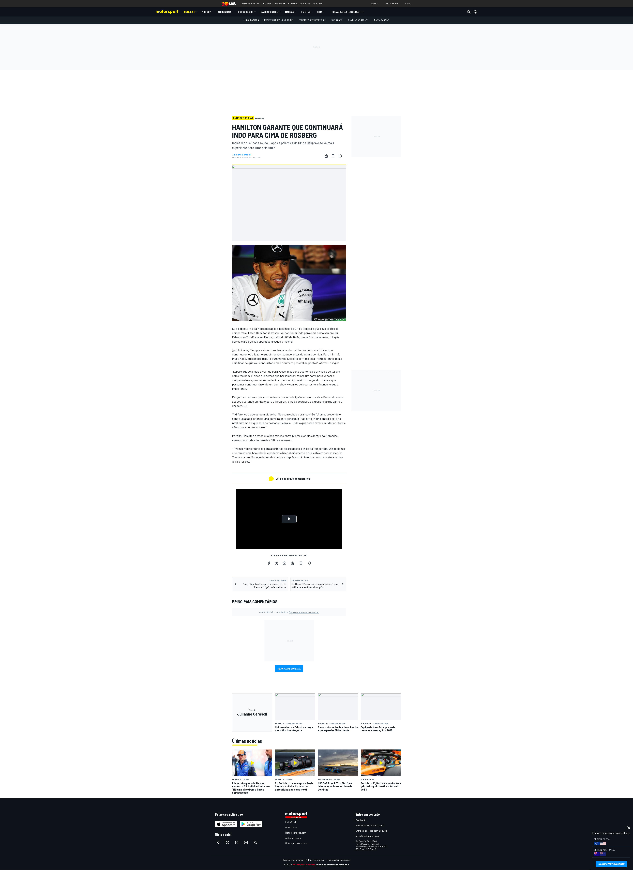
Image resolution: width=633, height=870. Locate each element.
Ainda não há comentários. (289, 612)
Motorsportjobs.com (295, 832)
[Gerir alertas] (309, 563)
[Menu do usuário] (475, 12)
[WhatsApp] (284, 563)
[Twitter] (276, 563)
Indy (319, 11)
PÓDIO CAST (336, 20)
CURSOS (292, 3)
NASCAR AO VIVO (381, 20)
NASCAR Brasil (269, 11)
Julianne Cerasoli (241, 154)
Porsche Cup (245, 11)
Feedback (360, 820)
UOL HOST (267, 3)
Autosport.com (293, 838)
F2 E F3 (305, 11)
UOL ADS (317, 3)
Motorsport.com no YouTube (278, 20)
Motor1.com (291, 827)
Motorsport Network (303, 864)
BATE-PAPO (392, 3)
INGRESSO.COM (250, 3)
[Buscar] (469, 12)
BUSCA (374, 3)
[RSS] (255, 842)
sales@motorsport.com (367, 836)
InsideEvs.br (291, 822)
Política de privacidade (338, 859)
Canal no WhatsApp (358, 20)
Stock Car (224, 11)
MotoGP (206, 11)
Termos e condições (293, 859)
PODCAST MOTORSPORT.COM (312, 20)
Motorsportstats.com (296, 843)
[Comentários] (341, 156)
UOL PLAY (305, 3)
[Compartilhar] (326, 156)
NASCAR (289, 11)
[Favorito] (333, 156)
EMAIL (408, 3)
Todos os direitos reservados (332, 864)
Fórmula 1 (189, 11)
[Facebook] (268, 563)
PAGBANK (280, 3)
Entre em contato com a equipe (371, 830)
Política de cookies (314, 859)
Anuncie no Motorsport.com (369, 825)
